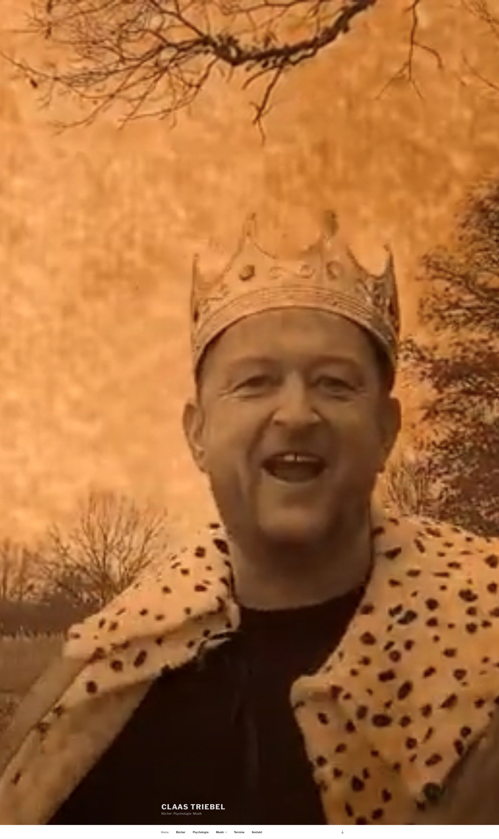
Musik (220, 832)
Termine (239, 832)
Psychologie (201, 832)
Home (165, 832)
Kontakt (257, 832)
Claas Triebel (193, 807)
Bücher (180, 832)
